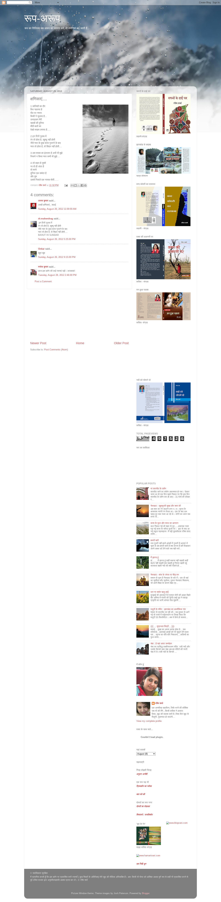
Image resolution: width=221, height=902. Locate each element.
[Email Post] (66, 185)
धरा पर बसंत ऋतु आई (160, 592)
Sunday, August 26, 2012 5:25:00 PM (56, 239)
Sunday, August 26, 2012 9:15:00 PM (56, 257)
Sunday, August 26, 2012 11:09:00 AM (57, 209)
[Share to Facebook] (82, 185)
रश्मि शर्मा (159, 703)
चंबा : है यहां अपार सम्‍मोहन (161, 643)
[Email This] (72, 185)
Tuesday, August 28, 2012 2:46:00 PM (57, 275)
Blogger (145, 893)
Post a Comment (43, 281)
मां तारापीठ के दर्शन (158, 488)
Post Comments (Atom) (56, 349)
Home (80, 343)
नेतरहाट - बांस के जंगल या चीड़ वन (165, 575)
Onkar (41, 249)
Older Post (121, 343)
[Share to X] (78, 185)
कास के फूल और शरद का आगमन (164, 523)
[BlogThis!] (75, 185)
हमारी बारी (155, 540)
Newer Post (38, 343)
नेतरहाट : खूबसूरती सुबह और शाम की (166, 506)
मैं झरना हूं (154, 557)
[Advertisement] (110, 60)
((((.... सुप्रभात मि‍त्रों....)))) (162, 626)
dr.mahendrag (45, 218)
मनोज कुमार (43, 267)
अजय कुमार (43, 201)
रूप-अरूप (42, 18)
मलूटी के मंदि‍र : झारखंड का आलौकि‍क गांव (168, 609)
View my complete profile (149, 721)
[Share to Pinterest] (85, 185)
